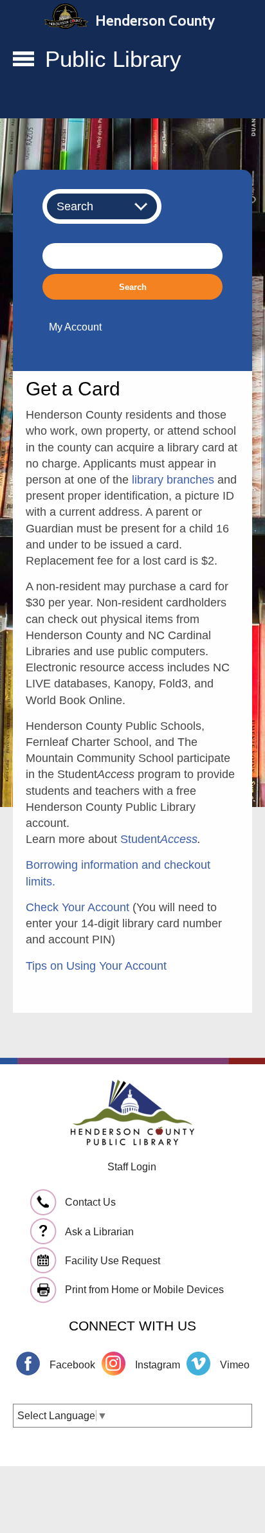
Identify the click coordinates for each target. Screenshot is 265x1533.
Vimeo (235, 1364)
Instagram (157, 1364)
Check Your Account (77, 907)
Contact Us (90, 1202)
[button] (23, 62)
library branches (173, 479)
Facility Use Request (112, 1260)
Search (133, 287)
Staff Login (131, 1166)
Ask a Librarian (99, 1231)
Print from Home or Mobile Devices (144, 1289)
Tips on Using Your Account (96, 965)
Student (158, 839)
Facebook (72, 1364)
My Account (75, 327)
